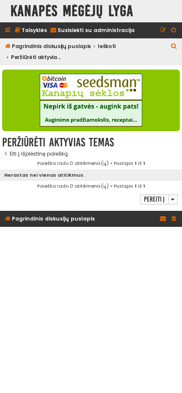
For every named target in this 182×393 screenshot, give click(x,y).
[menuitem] (30, 30)
